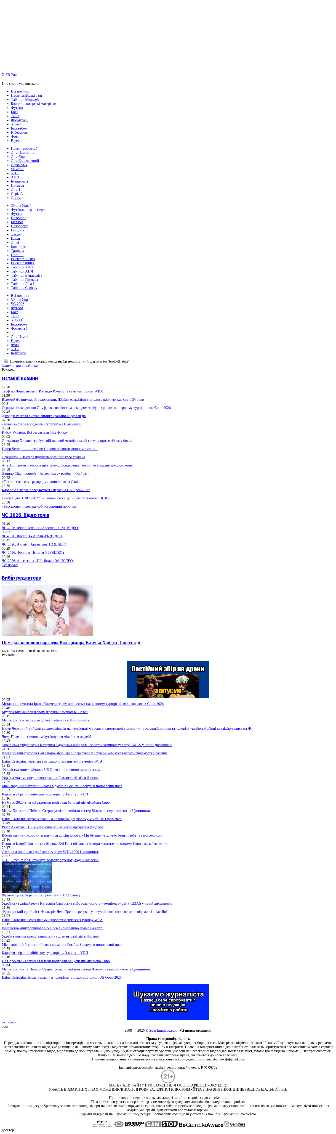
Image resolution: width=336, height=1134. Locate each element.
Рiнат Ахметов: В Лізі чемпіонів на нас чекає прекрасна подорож (53, 827)
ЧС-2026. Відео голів (25, 515)
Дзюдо (16, 234)
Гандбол (17, 230)
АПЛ (15, 177)
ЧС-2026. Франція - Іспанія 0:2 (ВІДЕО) (33, 552)
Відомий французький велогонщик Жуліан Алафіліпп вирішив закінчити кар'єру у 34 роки (73, 399)
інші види (18, 247)
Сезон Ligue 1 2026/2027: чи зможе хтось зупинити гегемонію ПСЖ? (55, 498)
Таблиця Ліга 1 (23, 284)
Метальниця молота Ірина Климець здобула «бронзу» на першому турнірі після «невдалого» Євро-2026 (83, 704)
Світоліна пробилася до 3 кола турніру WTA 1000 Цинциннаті (50, 852)
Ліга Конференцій (25, 161)
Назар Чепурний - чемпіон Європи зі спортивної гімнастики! (50, 449)
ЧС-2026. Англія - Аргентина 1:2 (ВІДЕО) (34, 544)
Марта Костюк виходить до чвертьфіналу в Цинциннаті (45, 720)
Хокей (16, 124)
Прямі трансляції (24, 148)
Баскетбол (19, 128)
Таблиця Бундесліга (26, 275)
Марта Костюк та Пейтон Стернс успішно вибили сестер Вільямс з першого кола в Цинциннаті (76, 811)
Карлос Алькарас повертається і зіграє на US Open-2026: (46, 490)
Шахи (15, 238)
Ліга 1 (15, 189)
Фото (15, 136)
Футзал (16, 214)
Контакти (18, 353)
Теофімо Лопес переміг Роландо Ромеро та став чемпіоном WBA (52, 391)
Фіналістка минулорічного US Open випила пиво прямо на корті (52, 769)
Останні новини (20, 378)
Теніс (15, 116)
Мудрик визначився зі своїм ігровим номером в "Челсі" (45, 712)
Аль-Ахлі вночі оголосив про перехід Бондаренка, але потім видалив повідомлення (67, 465)
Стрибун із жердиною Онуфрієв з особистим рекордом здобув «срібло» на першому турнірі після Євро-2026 (86, 408)
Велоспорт (19, 226)
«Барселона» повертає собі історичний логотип (39, 506)
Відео (15, 141)
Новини (17, 255)
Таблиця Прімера (24, 279)
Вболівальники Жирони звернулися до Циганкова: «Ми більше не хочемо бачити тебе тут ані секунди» (82, 835)
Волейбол (18, 218)
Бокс (14, 112)
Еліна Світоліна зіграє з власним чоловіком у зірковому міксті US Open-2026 (62, 819)
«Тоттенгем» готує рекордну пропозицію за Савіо (41, 482)
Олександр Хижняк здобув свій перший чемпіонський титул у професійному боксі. (67, 440)
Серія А (17, 194)
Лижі (15, 242)
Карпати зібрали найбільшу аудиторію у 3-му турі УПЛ (45, 794)
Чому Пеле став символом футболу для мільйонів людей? (46, 737)
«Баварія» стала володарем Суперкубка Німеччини (41, 424)
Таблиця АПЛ (22, 271)
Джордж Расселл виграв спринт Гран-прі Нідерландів (44, 416)
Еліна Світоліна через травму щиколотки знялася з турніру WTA (52, 761)
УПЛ (15, 173)
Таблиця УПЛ (22, 267)
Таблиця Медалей (25, 99)
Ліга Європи (21, 157)
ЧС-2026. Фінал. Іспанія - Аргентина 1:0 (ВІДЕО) (40, 528)
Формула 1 (19, 120)
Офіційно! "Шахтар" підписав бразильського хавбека (43, 457)
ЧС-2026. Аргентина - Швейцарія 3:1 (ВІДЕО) (38, 561)
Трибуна (17, 251)
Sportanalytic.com (163, 1030)
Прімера (17, 185)
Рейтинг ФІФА (23, 263)
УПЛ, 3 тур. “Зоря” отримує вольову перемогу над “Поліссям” (50, 860)
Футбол (17, 108)
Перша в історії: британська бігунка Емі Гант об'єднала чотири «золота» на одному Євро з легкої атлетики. (85, 843)
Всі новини (20, 91)
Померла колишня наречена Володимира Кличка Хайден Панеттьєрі (71, 642)
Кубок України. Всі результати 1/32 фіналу (35, 432)
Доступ (16, 198)
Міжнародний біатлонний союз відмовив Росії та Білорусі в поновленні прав (62, 786)
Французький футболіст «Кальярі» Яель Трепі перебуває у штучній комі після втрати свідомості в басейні (84, 753)
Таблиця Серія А (24, 288)
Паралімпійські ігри (26, 95)
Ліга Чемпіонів (22, 152)
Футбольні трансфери (28, 210)
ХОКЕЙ (17, 320)
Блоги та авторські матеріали (33, 104)
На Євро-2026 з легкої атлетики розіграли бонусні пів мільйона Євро (56, 802)
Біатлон (17, 222)
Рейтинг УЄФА (23, 259)
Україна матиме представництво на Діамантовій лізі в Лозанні (50, 778)
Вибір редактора (21, 578)
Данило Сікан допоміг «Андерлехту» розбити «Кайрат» (45, 473)
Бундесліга (19, 181)
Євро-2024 (19, 165)
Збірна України (23, 205)
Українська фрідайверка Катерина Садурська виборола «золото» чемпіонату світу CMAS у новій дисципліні (87, 745)
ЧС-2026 (17, 169)
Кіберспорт (20, 132)
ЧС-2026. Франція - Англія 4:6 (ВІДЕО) (32, 536)
